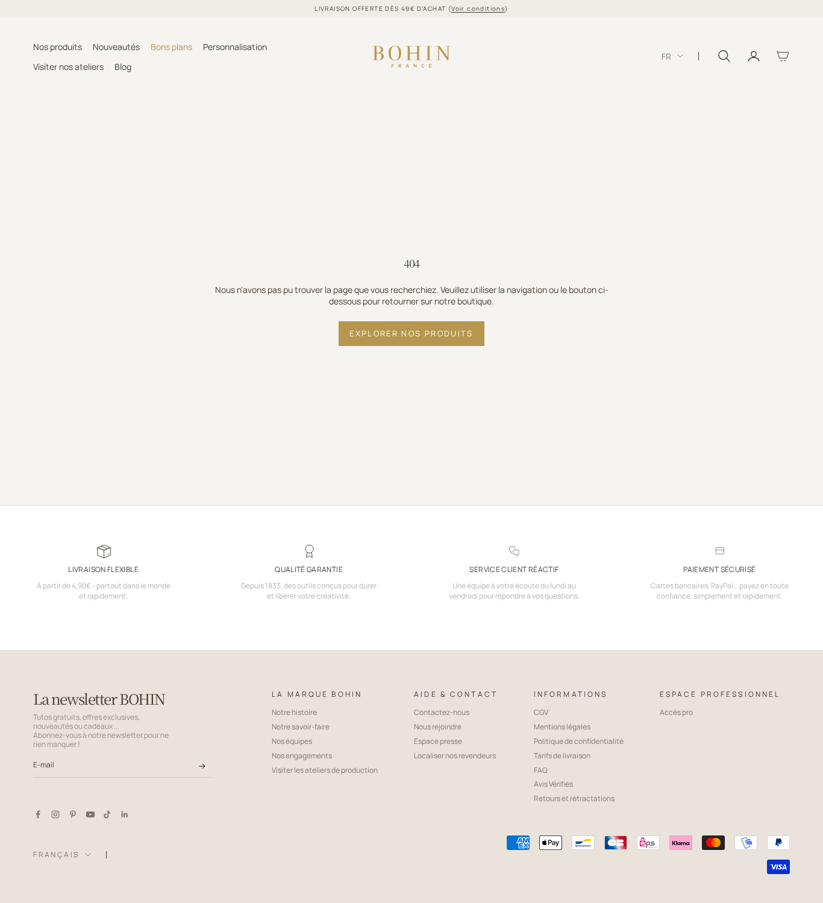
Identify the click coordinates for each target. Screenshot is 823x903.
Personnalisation (235, 46)
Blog (122, 66)
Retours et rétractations (574, 798)
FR (666, 56)
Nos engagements (302, 755)
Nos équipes (292, 741)
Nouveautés (116, 46)
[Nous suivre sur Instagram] (55, 814)
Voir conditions (478, 8)
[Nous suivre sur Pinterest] (73, 814)
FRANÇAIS (56, 854)
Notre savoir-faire (301, 727)
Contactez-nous (441, 712)
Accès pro (676, 712)
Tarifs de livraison (562, 755)
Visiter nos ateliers (68, 66)
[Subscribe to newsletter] (202, 766)
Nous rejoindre (438, 727)
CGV (541, 712)
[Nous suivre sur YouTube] (90, 814)
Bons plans (171, 46)
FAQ (541, 770)
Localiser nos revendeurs (455, 755)
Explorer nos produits (411, 333)
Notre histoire (294, 712)
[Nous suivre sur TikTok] (107, 814)
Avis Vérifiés (553, 784)
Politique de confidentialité (579, 741)
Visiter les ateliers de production (325, 770)
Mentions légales (562, 727)
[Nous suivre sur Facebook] (38, 814)
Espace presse (438, 741)
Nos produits (57, 46)
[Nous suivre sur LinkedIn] (125, 814)
